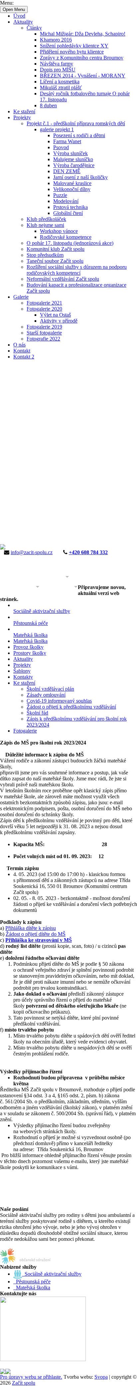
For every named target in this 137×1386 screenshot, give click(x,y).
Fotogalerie (25, 731)
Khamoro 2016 (56, 40)
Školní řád (37, 713)
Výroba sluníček (70, 153)
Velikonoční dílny (71, 189)
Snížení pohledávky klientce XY (74, 46)
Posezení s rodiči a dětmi (79, 135)
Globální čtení (68, 213)
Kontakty (23, 677)
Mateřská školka (30, 641)
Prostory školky (29, 653)
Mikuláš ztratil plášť (61, 87)
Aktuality (23, 22)
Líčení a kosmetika (59, 81)
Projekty (22, 117)
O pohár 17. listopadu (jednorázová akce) (70, 243)
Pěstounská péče (32, 1281)
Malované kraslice (72, 183)
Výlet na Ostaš (55, 315)
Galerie (21, 297)
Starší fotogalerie (44, 333)
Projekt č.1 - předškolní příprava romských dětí (76, 123)
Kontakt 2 (23, 356)
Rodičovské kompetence (65, 237)
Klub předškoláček (46, 219)
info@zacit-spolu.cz (32, 552)
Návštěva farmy (56, 63)
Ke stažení (24, 111)
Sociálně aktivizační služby (51, 1274)
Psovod (61, 147)
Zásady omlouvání (46, 695)
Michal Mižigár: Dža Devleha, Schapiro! (82, 34)
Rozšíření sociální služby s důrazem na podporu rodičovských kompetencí (77, 270)
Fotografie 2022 (43, 339)
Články (34, 28)
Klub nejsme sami (45, 225)
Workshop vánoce (59, 231)
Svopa (101, 1377)
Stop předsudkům (45, 255)
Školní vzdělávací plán (50, 689)
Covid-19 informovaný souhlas (59, 701)
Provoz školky (28, 647)
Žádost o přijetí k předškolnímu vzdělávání (71, 707)
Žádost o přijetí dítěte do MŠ (36, 934)
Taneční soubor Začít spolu (55, 261)
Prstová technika (70, 207)
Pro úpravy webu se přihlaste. (31, 1377)
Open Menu (14, 9)
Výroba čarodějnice (73, 165)
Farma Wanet (67, 141)
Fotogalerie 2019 (44, 327)
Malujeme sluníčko (73, 159)
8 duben (48, 105)
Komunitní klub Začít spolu (55, 249)
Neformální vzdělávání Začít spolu (63, 279)
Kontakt (21, 350)
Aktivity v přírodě (58, 321)
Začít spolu (23, 1383)
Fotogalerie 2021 (44, 303)
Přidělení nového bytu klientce (72, 51)
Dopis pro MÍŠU (57, 69)
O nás (19, 344)
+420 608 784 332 (88, 552)
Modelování (65, 201)
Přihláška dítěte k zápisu (30, 928)
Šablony (22, 671)
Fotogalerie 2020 (44, 309)
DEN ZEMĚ (66, 171)
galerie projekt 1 (57, 129)
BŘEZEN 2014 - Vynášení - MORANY (82, 75)
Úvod (19, 16)
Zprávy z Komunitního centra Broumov (81, 57)
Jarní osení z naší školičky (80, 177)
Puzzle (60, 195)
